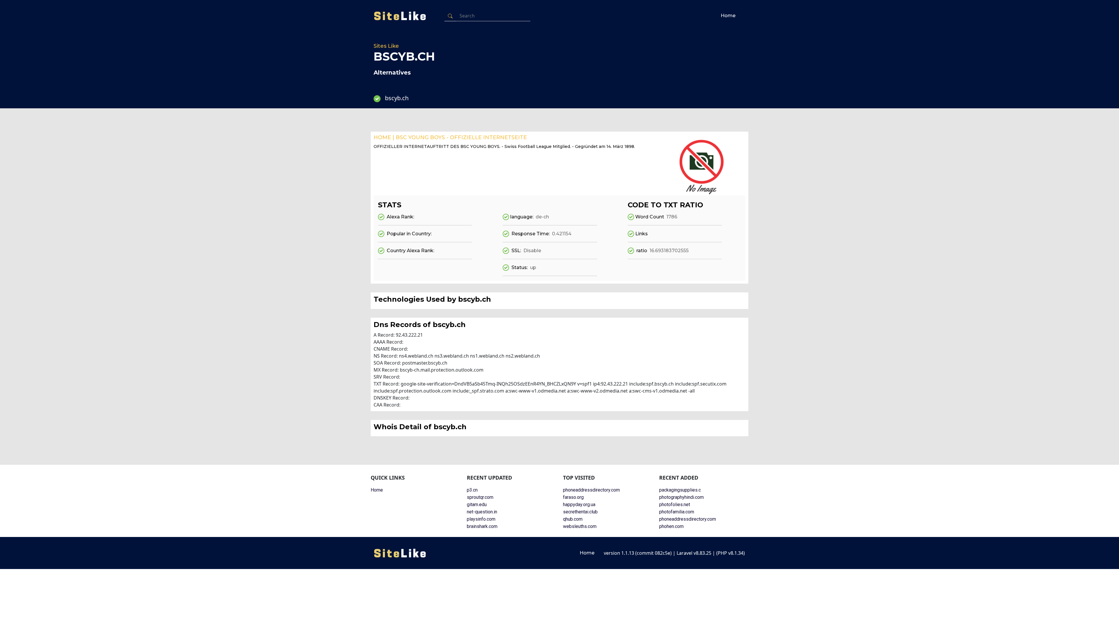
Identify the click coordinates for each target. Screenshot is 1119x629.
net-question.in (482, 512)
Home (728, 15)
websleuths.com (580, 526)
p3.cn (472, 490)
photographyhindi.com (681, 497)
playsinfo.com (481, 519)
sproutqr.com (480, 497)
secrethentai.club (580, 512)
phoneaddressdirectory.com (591, 490)
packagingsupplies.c (680, 490)
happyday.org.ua (579, 504)
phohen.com (671, 526)
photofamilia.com (676, 512)
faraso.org (573, 497)
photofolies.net (674, 504)
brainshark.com (482, 526)
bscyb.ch (397, 98)
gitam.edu (477, 504)
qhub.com (573, 519)
